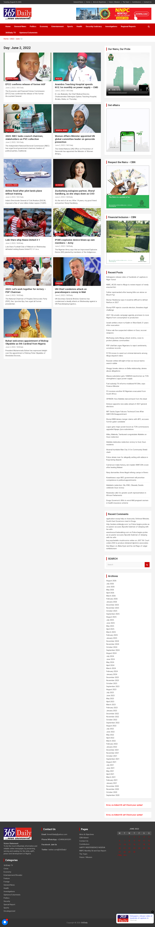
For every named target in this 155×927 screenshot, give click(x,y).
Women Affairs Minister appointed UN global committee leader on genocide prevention (75, 139)
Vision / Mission (114, 2)
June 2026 (110, 587)
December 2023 (112, 677)
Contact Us (147, 2)
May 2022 (110, 735)
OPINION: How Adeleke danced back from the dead (126, 399)
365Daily (84, 923)
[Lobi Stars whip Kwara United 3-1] (28, 222)
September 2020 (112, 795)
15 (129, 844)
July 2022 (110, 729)
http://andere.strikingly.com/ (117, 524)
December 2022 (112, 714)
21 (124, 848)
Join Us (54, 844)
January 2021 (111, 783)
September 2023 (112, 686)
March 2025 (111, 632)
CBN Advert (84, 838)
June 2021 (110, 768)
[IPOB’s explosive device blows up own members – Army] (77, 222)
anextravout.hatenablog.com (117, 532)
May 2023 (110, 698)
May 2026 (110, 590)
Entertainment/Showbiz (13, 875)
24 (139, 848)
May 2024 (110, 662)
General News (78, 2)
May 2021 (110, 771)
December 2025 (112, 605)
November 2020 (112, 789)
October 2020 (111, 792)
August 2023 (111, 689)
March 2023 (111, 704)
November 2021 (112, 753)
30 (134, 852)
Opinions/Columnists (28, 33)
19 (149, 844)
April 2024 (110, 665)
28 (124, 852)
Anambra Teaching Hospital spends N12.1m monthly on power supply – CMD (76, 86)
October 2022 (111, 720)
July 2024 (110, 656)
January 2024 (111, 674)
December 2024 (112, 641)
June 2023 (110, 695)
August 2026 (111, 581)
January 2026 (111, 602)
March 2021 (111, 777)
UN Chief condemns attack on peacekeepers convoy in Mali (71, 290)
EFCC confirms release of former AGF (25, 84)
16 (134, 844)
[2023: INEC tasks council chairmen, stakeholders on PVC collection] (28, 118)
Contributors (136, 2)
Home (88, 2)
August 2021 (111, 762)
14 (124, 844)
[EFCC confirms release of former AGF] (28, 66)
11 (144, 841)
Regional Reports (128, 26)
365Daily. (69, 197)
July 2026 (110, 584)
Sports (70, 26)
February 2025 (112, 635)
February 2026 (112, 599)
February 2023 (112, 708)
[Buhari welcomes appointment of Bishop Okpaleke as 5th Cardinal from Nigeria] (28, 323)
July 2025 (110, 620)
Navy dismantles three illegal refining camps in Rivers (127, 472)
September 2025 (112, 614)
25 (144, 848)
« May (119, 855)
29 (129, 852)
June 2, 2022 (10, 88)
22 (129, 848)
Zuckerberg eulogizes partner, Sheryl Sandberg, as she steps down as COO (75, 192)
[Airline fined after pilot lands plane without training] (28, 173)
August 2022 (111, 726)
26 (149, 848)
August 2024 (111, 653)
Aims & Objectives (99, 2)
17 (139, 844)
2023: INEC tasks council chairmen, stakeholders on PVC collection (24, 137)
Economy (44, 26)
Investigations (111, 26)
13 (120, 844)
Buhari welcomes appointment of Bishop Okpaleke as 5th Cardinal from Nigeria (26, 342)
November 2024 (112, 644)
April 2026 (110, 593)
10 (139, 841)
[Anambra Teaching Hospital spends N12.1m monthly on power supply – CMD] (77, 66)
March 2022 (111, 741)
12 (149, 841)
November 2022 (112, 717)
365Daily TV (10, 33)
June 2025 (110, 623)
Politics (33, 26)
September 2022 (112, 723)
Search (147, 564)
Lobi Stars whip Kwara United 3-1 (22, 239)
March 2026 (111, 596)
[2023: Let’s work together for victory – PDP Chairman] (28, 271)
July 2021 (110, 765)
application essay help (115, 519)
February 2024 (112, 671)
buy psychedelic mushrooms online (120, 540)
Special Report (9, 904)
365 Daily (20, 88)
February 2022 (112, 744)
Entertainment (57, 26)
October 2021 (111, 756)
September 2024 (112, 650)
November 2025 (112, 608)
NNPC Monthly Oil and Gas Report (92, 851)
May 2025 (110, 626)
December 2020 (112, 786)
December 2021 (112, 750)
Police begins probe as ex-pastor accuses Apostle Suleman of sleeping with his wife (127, 526)
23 (134, 848)
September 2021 (112, 759)
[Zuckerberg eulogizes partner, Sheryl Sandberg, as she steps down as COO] (77, 173)
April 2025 (110, 629)
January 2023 (111, 711)
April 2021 (110, 774)
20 (120, 848)
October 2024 (111, 647)
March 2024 (111, 668)
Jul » (125, 855)
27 (120, 852)
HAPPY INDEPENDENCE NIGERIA (92, 847)
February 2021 (112, 780)
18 (144, 844)
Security (59, 234)
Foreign (59, 283)
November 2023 (112, 680)
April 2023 (110, 701)
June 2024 (110, 659)
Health (79, 26)
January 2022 (111, 747)
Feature (7, 878)
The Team (126, 2)
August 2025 (111, 617)
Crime (6, 869)
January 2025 (111, 638)
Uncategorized (9, 911)
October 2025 (111, 611)
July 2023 (110, 692)
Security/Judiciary (94, 26)
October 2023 (111, 683)
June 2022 (110, 732)
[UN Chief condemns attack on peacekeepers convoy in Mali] (77, 271)
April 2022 (110, 738)
